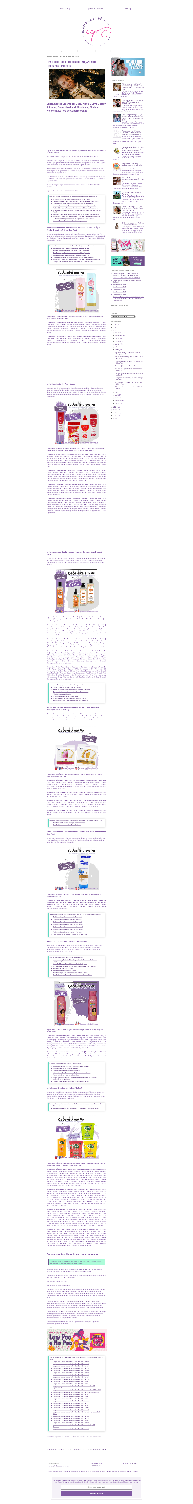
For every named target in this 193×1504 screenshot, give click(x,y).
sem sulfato (89, 1436)
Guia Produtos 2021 (119, 289)
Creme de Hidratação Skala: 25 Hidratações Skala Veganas (70, 964)
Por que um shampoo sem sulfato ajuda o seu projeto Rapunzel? (71, 689)
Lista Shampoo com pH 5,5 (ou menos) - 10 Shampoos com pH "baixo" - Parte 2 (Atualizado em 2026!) (132, 117)
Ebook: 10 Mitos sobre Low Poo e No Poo (126, 278)
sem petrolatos (81, 1436)
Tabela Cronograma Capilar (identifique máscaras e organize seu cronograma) (125, 274)
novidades (73, 1436)
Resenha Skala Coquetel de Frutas (63, 968)
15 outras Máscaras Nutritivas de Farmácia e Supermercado (70, 221)
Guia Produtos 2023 (119, 284)
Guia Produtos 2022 (119, 287)
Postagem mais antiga (98, 1449)
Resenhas (54, 51)
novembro (118, 335)
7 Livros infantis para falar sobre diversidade (66, 1075)
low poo (64, 1436)
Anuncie (127, 9)
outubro (117, 338)
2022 (115, 327)
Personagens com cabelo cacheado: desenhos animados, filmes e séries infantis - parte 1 (132, 165)
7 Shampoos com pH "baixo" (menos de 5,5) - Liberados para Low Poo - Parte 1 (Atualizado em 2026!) (133, 86)
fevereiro (118, 400)
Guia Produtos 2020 (119, 292)
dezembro (118, 333)
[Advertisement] (76, 132)
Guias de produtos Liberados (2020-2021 (78, 1301)
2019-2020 (95, 1301)
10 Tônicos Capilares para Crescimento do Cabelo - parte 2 (70, 698)
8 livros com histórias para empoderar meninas (66, 1070)
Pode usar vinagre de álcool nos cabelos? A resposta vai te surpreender (132, 102)
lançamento (58, 1436)
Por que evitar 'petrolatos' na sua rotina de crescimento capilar (70, 692)
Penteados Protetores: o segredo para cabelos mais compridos (70, 700)
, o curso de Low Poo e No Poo (73, 1311)
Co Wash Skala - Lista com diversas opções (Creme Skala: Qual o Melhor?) (74, 966)
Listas (80, 51)
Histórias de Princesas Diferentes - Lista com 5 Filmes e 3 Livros (71, 1066)
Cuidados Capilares (89, 51)
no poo (68, 1436)
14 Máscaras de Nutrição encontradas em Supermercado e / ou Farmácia (73, 218)
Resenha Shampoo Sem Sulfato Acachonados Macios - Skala (70, 972)
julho (117, 347)
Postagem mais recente (55, 1449)
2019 (115, 410)
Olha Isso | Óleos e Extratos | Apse (126, 366)
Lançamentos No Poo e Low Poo (67, 51)
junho (117, 350)
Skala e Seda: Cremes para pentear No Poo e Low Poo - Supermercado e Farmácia (76, 216)
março (117, 398)
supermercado (97, 1436)
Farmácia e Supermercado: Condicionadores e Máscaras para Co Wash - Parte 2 (76, 201)
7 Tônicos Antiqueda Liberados (62, 694)
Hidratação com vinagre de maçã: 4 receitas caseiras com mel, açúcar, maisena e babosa (133, 148)
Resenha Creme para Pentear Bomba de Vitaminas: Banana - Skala (72, 975)
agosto (117, 344)
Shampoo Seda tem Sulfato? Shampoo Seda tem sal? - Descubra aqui (72, 261)
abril (116, 395)
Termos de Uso (64, 9)
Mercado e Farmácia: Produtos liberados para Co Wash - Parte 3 (71, 199)
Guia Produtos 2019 (119, 294)
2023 (115, 324)
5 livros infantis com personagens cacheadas (65, 1068)
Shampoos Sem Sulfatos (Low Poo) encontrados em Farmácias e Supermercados (76, 214)
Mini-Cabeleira (115, 51)
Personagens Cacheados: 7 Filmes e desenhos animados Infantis (71, 1081)
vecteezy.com (96, 1465)
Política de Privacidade (96, 9)
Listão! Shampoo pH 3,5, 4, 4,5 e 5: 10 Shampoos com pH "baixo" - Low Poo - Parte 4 (133, 208)
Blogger (134, 1463)
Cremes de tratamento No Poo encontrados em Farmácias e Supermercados (74, 206)
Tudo (47, 51)
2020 (115, 407)
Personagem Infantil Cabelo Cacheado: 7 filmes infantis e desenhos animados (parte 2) (131, 132)
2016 (115, 418)
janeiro (117, 403)
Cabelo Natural (105, 51)
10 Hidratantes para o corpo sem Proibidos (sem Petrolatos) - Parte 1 (133, 179)
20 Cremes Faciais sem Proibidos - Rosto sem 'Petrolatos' (133, 224)
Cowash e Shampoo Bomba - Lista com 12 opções (67, 687)
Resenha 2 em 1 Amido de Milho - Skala (64, 970)
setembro (118, 341)
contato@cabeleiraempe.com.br (58, 1466)
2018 (115, 412)
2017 (115, 415)
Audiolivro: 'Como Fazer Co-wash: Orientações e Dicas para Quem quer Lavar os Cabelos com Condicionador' (128, 298)
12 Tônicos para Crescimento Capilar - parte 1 (66, 696)
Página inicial (77, 1449)
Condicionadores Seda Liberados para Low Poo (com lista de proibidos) (73, 203)
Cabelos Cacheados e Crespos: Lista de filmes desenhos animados (71, 1073)
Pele (98, 51)
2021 (115, 330)
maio (117, 392)
